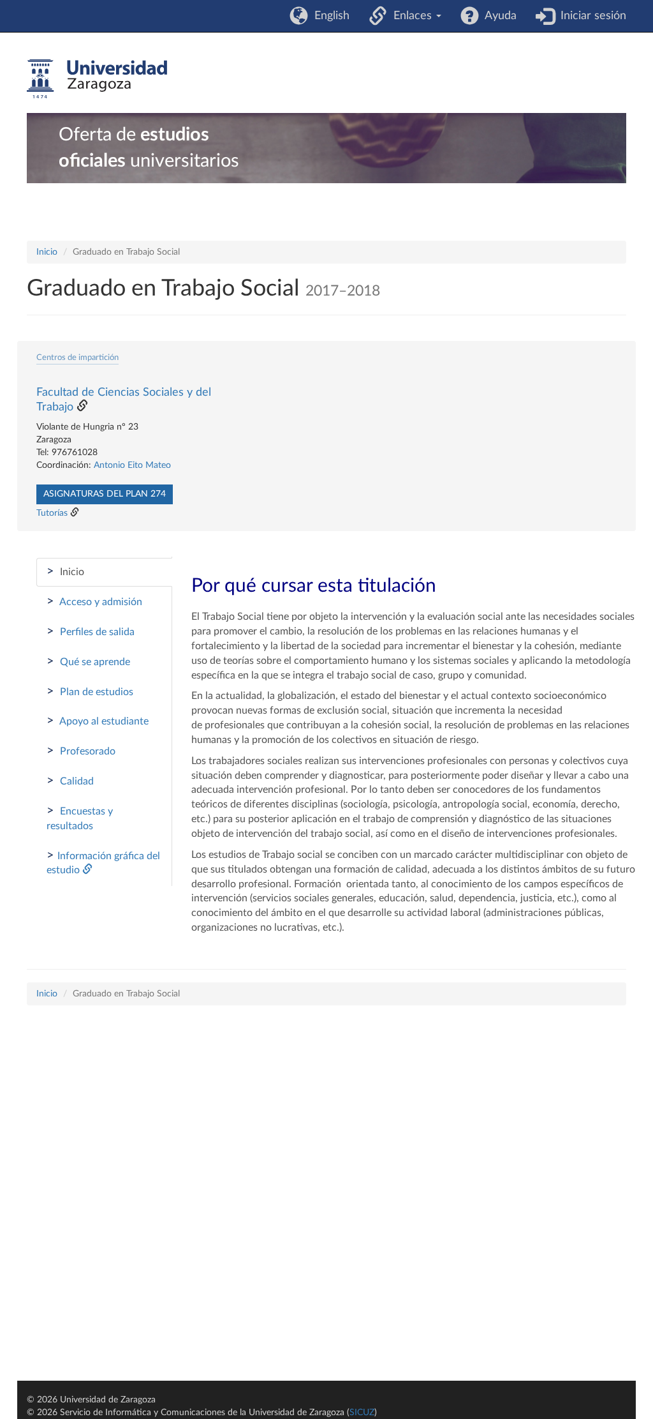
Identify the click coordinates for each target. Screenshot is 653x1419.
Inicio (46, 252)
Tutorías (52, 513)
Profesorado (81, 750)
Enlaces (411, 16)
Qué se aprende (88, 661)
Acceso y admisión (94, 601)
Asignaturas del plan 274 (104, 494)
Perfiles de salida (91, 631)
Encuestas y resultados (80, 817)
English (328, 16)
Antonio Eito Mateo (132, 465)
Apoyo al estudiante (98, 720)
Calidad (70, 780)
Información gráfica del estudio (103, 862)
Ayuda (498, 16)
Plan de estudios (90, 691)
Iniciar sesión (590, 16)
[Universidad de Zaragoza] (97, 79)
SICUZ (361, 1412)
